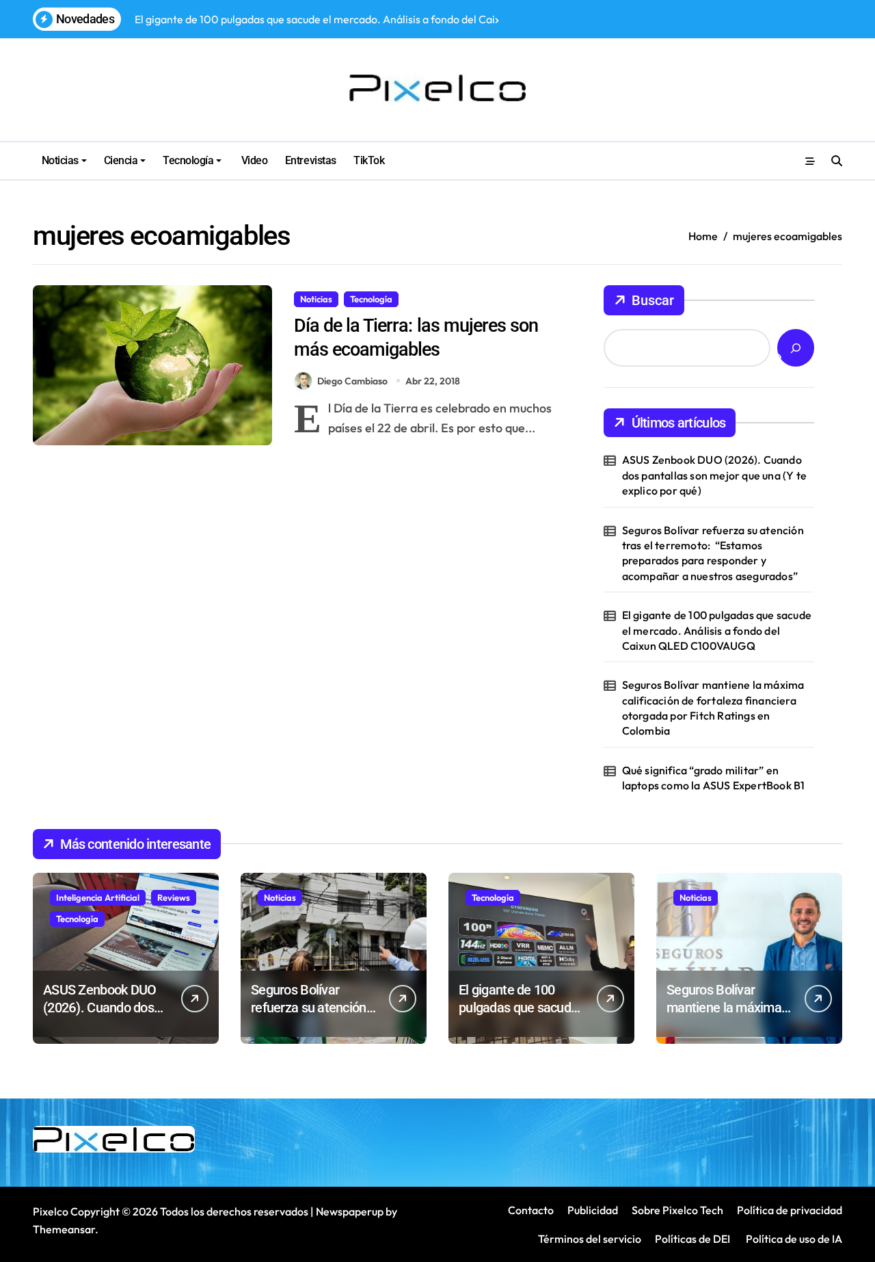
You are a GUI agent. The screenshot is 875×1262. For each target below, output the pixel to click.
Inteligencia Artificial (97, 897)
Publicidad (592, 1210)
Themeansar (64, 1229)
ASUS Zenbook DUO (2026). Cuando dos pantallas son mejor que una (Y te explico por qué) (714, 475)
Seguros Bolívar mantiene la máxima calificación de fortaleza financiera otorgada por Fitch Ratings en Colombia (713, 707)
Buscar (653, 300)
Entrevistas (310, 160)
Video (253, 160)
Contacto (531, 1210)
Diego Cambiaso (352, 381)
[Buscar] (795, 348)
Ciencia (121, 160)
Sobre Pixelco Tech (677, 1210)
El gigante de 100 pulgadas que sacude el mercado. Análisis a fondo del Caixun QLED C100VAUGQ (716, 630)
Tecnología (188, 160)
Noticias (60, 160)
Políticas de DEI (692, 1239)
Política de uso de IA (793, 1239)
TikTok (368, 160)
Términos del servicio (589, 1239)
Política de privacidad (789, 1210)
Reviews (173, 897)
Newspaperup (349, 1211)
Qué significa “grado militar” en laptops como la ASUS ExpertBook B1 (713, 777)
